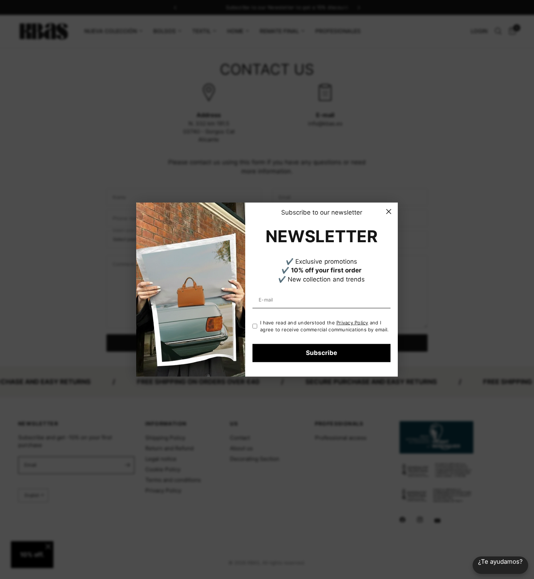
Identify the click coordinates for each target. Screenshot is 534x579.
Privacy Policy (352, 323)
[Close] (388, 211)
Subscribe (321, 352)
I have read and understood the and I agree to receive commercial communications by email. (324, 326)
